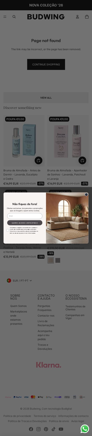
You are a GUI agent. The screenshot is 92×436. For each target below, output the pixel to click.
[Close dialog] (86, 194)
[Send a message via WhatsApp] (85, 429)
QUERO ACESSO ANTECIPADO (25, 223)
